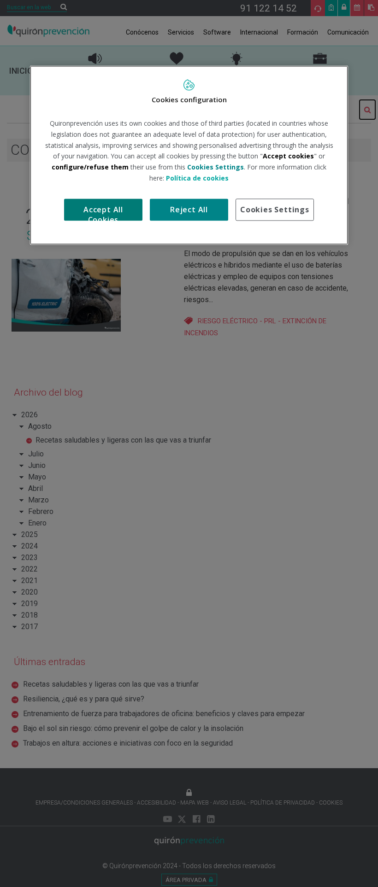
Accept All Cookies (103, 212)
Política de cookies (197, 178)
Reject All (189, 209)
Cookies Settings (274, 209)
